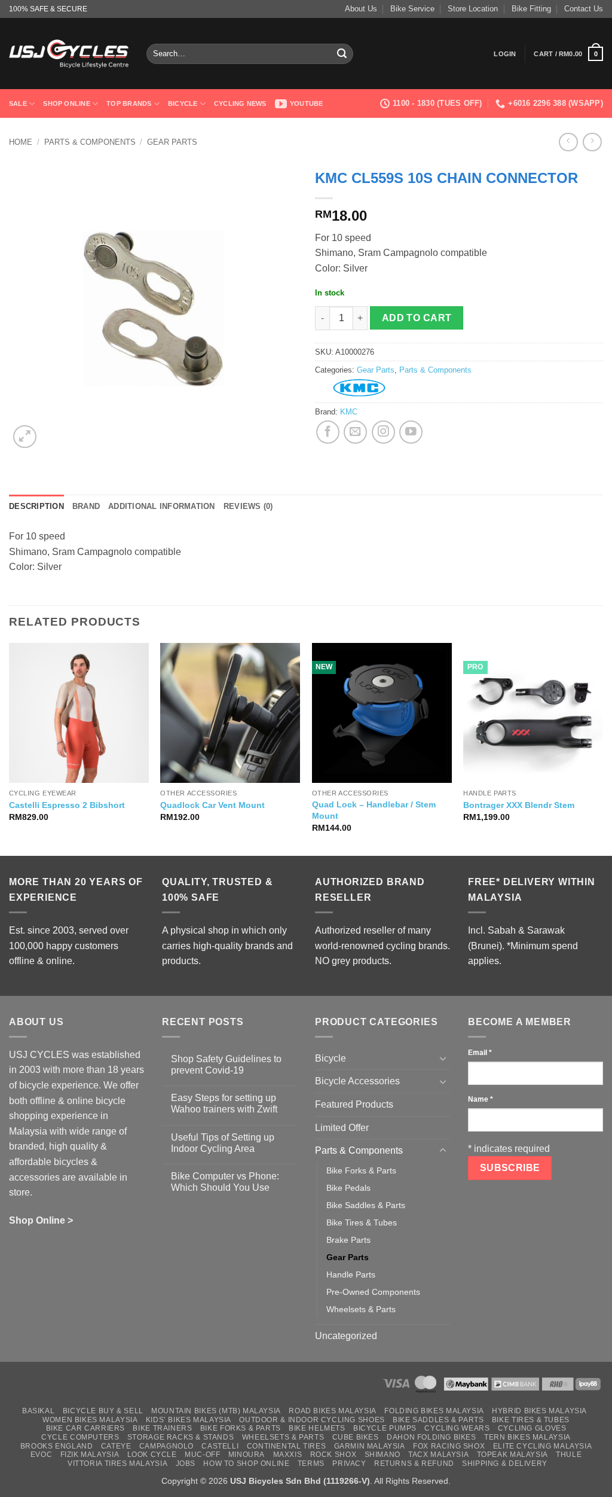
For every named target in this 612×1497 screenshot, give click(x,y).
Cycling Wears (456, 1428)
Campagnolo (166, 1446)
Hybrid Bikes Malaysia (539, 1411)
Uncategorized (346, 1336)
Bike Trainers (162, 1428)
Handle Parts (350, 1274)
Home (20, 142)
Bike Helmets (317, 1428)
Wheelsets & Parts (361, 1309)
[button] (505, 54)
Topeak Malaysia (512, 1454)
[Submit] (342, 54)
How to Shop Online (246, 1463)
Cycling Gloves (532, 1428)
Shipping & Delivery (504, 1463)
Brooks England (56, 1446)
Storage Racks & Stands (180, 1437)
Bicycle (183, 103)
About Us (361, 8)
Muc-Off (202, 1454)
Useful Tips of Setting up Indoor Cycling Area (222, 1143)
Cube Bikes (355, 1437)
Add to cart (417, 318)
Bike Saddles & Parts (365, 1205)
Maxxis (287, 1454)
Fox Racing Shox (449, 1446)
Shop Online (66, 103)
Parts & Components (90, 142)
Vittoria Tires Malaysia (117, 1463)
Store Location (473, 8)
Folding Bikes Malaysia (434, 1411)
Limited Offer (342, 1128)
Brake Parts (348, 1240)
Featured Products (354, 1104)
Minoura (246, 1454)
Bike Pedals (348, 1188)
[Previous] (10, 748)
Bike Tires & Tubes (361, 1222)
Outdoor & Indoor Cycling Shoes (311, 1420)
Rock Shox (333, 1454)
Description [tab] (36, 506)
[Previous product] (592, 142)
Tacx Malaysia (438, 1454)
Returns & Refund (414, 1463)
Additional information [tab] (161, 506)
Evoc (41, 1454)
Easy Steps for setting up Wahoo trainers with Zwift (224, 1103)
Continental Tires (286, 1446)
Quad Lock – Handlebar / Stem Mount (374, 810)
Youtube (306, 103)
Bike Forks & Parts (361, 1170)
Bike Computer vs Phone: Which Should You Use (225, 1182)
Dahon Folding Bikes (431, 1437)
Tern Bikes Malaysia (527, 1437)
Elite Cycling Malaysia (542, 1446)
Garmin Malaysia (369, 1446)
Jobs (185, 1463)
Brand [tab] (86, 506)
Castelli (219, 1446)
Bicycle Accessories (357, 1081)
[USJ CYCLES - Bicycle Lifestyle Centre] (68, 53)
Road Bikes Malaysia (333, 1411)
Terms (311, 1463)
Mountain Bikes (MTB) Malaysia (216, 1411)
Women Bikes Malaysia (89, 1420)
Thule (569, 1454)
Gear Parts (172, 142)
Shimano (382, 1454)
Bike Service (412, 8)
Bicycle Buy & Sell (103, 1411)
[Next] (602, 748)
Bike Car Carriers (85, 1428)
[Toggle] (443, 1058)
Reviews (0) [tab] (248, 506)
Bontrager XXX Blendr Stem (518, 805)
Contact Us (583, 8)
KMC (348, 411)
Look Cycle (152, 1454)
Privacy (349, 1463)
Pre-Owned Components (373, 1292)
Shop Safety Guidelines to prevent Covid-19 (226, 1064)
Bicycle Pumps (385, 1428)
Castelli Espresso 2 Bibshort (67, 805)
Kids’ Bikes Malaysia (188, 1420)
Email (480, 1052)
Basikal (38, 1411)
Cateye (116, 1446)
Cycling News (240, 103)
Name (480, 1099)
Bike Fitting (531, 8)
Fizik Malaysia (90, 1454)
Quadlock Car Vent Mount (212, 805)
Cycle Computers (80, 1437)
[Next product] (568, 142)
